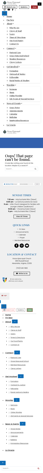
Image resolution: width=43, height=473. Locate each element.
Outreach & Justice (17, 74)
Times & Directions (17, 37)
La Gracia (11, 125)
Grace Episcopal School (19, 56)
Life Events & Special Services (21, 99)
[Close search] (3, 463)
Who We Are (14, 28)
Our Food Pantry (16, 40)
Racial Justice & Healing (19, 80)
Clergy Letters (15, 62)
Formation (13, 71)
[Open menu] (39, 4)
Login (5, 295)
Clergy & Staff (15, 31)
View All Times (22, 216)
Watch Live (11, 7)
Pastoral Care (15, 52)
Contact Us (14, 44)
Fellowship (14, 77)
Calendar (13, 114)
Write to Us (23, 273)
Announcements (16, 111)
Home (9, 16)
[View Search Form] (4, 13)
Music (11, 92)
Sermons (13, 89)
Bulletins (24, 7)
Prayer (22, 237)
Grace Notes (14, 107)
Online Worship (15, 95)
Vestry (12, 34)
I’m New (10, 20)
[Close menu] (0, 301)
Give (34, 7)
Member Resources (17, 59)
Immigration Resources (19, 120)
